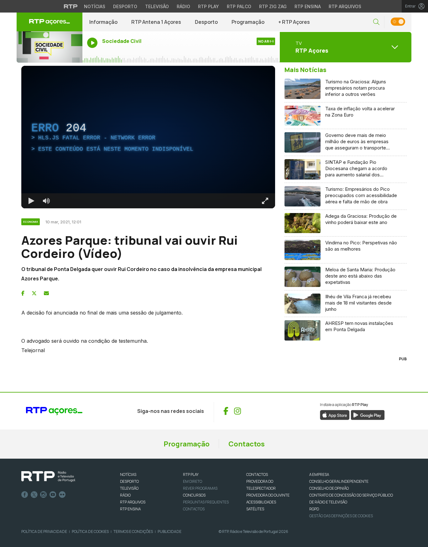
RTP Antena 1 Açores (156, 21)
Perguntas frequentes (206, 502)
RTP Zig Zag (273, 6)
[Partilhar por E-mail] (46, 293)
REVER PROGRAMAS (200, 488)
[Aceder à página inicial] (49, 22)
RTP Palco (239, 6)
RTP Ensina (308, 6)
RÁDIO (125, 495)
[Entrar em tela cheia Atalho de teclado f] (265, 200)
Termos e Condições (133, 531)
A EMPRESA (319, 474)
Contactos (246, 444)
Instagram (43, 494)
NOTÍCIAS (128, 474)
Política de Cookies (90, 531)
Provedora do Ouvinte (268, 495)
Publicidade (169, 531)
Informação (103, 21)
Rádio (183, 6)
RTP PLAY (191, 474)
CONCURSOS (194, 495)
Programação (248, 21)
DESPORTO (129, 481)
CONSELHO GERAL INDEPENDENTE (338, 481)
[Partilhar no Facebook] (22, 293)
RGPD (314, 509)
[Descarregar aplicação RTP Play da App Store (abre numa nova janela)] (335, 414)
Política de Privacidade (44, 531)
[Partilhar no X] (34, 293)
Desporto (125, 6)
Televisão (157, 6)
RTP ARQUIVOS (132, 502)
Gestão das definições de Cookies (341, 515)
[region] (148, 137)
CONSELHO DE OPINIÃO (329, 488)
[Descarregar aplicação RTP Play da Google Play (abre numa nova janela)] (368, 414)
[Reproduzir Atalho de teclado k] (31, 200)
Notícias (94, 6)
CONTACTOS (257, 474)
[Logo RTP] (48, 476)
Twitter (34, 494)
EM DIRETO (192, 481)
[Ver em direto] (49, 47)
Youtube (53, 494)
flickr (62, 494)
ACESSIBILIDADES (261, 502)
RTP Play (208, 6)
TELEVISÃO (129, 488)
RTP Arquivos (345, 6)
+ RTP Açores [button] (294, 21)
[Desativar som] (46, 200)
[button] (376, 22)
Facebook (24, 494)
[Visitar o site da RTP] (71, 6)
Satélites (255, 509)
